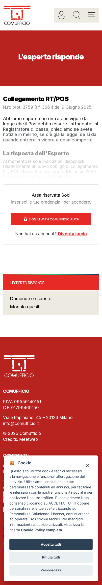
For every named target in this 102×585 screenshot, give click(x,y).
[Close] (87, 465)
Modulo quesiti (25, 306)
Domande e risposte (30, 298)
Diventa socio (72, 233)
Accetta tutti (51, 544)
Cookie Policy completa (41, 530)
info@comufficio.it (21, 423)
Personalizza (51, 570)
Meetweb (28, 439)
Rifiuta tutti (51, 557)
